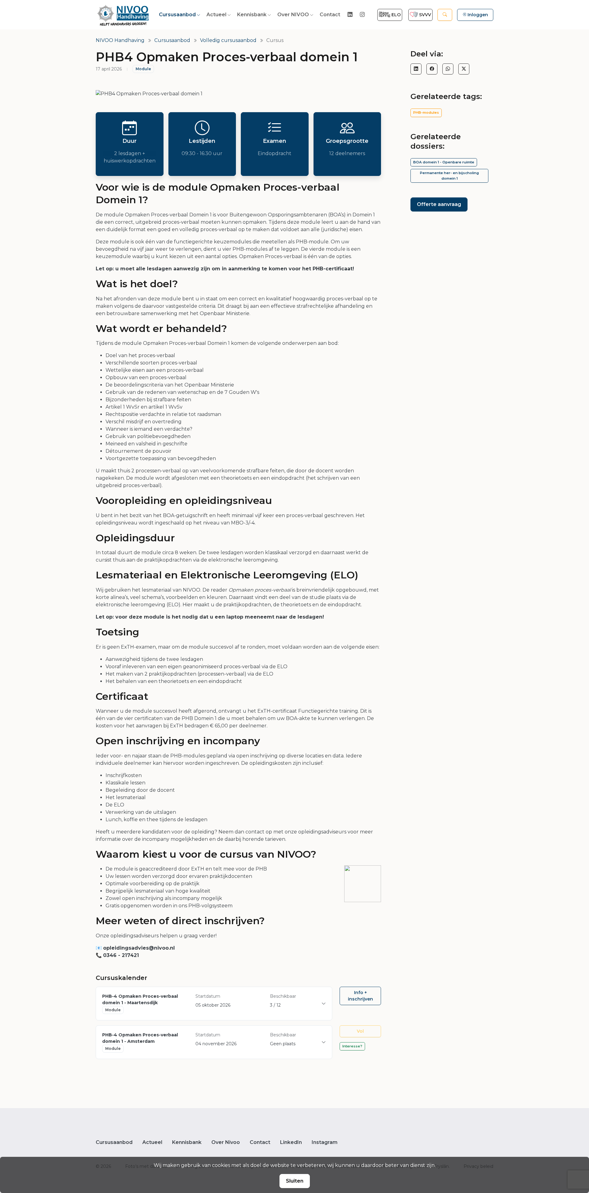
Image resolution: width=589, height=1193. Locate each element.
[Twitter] (463, 68)
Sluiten (294, 1181)
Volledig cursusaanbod (228, 40)
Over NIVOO (293, 14)
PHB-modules (426, 112)
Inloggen (478, 14)
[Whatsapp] (447, 68)
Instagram (324, 1142)
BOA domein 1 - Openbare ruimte (443, 162)
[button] (444, 15)
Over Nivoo (225, 1142)
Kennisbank (252, 14)
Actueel (216, 14)
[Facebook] (431, 68)
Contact (330, 14)
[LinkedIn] (416, 68)
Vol (360, 1031)
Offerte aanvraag (439, 204)
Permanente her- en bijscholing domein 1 (449, 175)
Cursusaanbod (177, 14)
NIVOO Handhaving (120, 40)
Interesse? (352, 1046)
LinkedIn (291, 1142)
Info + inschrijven (360, 996)
